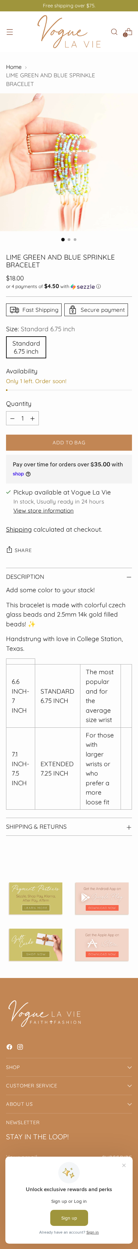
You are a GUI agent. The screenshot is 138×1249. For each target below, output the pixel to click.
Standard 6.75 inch (26, 347)
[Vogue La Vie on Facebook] (10, 1048)
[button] (69, 286)
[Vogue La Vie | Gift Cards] (36, 945)
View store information (43, 510)
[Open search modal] (114, 31)
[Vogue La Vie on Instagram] (21, 1048)
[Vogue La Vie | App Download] (102, 898)
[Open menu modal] (9, 31)
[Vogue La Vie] (69, 31)
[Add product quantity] (32, 418)
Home (14, 66)
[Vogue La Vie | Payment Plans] (36, 898)
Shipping (19, 529)
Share (23, 550)
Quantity (18, 403)
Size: (40, 329)
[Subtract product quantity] (12, 418)
